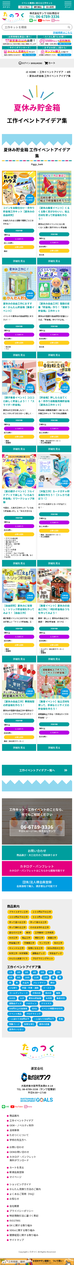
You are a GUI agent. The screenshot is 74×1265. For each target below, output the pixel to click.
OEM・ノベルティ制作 (21, 1125)
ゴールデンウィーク (18, 992)
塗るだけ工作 (15, 932)
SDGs (34, 1008)
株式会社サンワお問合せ (44, 13)
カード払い (25, 7)
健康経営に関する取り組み (23, 1235)
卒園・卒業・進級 (30, 987)
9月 (18, 977)
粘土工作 (26, 937)
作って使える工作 (38, 922)
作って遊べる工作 (17, 922)
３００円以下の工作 (18, 916)
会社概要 (14, 1206)
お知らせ (14, 1198)
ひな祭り (13, 987)
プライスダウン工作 (18, 911)
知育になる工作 (35, 948)
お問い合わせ (37, 852)
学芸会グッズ (55, 953)
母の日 (48, 992)
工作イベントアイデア (21, 1120)
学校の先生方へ (17, 1140)
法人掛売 (50, 7)
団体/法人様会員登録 (37, 884)
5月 (42, 972)
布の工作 (58, 942)
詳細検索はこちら (62, 32)
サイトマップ (16, 1240)
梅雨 (58, 992)
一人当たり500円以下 (44, 1018)
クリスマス (46, 1003)
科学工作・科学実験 (18, 953)
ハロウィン (31, 1003)
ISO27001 (14, 1220)
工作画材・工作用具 (44, 932)
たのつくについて (19, 1135)
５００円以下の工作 (41, 916)
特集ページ (14, 1024)
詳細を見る (19, 261)
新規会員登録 (16, 1172)
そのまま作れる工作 (39, 927)
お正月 (26, 982)
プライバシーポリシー (21, 1210)
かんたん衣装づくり (18, 958)
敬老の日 (61, 998)
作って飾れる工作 (17, 927)
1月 (10, 972)
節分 (52, 982)
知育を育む (29, 1024)
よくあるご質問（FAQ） (22, 1194)
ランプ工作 (44, 942)
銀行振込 (38, 7)
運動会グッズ (38, 953)
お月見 (49, 998)
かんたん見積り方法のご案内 (25, 1189)
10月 (27, 977)
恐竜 (61, 1018)
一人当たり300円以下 (19, 1018)
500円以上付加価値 (18, 1008)
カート (51, 63)
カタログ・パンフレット (37, 868)
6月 (50, 972)
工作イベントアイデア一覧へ (37, 770)
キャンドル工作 (16, 948)
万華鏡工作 (29, 942)
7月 (58, 972)
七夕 (22, 998)
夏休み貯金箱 (35, 998)
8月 (10, 977)
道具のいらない (16, 1029)
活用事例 (14, 1130)
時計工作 (39, 937)
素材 (28, 932)
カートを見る (16, 1167)
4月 (34, 972)
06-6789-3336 (44, 16)
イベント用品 (15, 1013)
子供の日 (36, 992)
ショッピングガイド (20, 1184)
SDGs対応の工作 (55, 948)
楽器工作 (52, 937)
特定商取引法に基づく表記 (23, 1215)
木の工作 (13, 937)
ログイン (26, 62)
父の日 (12, 998)
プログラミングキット (42, 958)
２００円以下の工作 (41, 911)
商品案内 (14, 1115)
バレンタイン (39, 982)
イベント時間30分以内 (52, 1008)
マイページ (15, 1177)
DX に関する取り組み (20, 1225)
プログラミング (33, 1013)
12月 (45, 977)
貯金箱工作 (14, 942)
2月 (18, 972)
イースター (48, 987)
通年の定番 (44, 1024)
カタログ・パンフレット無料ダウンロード (22, 1158)
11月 (36, 977)
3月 (26, 972)
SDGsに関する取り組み (22, 1230)
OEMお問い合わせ (19, 1152)
